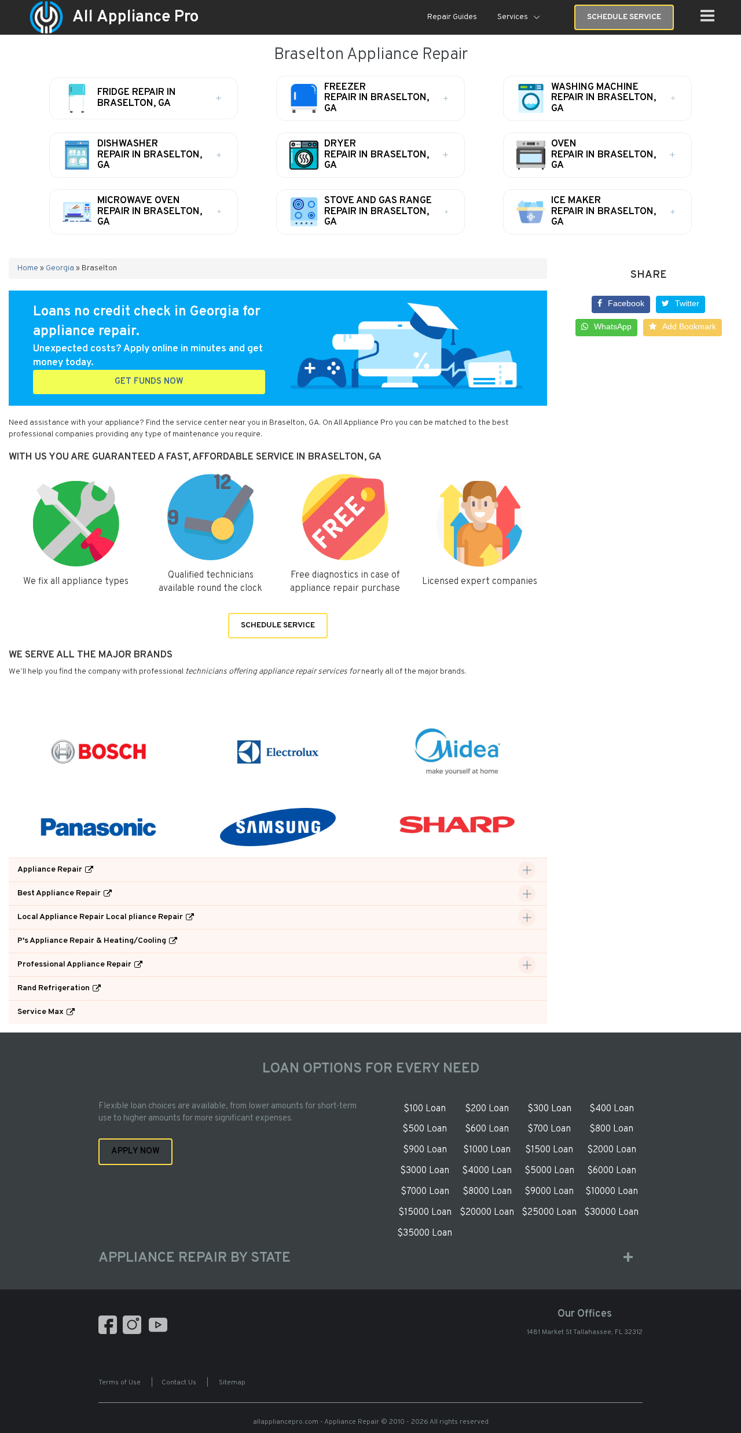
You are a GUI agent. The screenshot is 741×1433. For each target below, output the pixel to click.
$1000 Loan (487, 1150)
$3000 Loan (424, 1171)
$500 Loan (424, 1129)
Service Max (40, 1012)
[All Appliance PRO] (46, 18)
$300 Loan (549, 1109)
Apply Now (135, 1151)
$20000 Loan (487, 1212)
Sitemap (232, 1382)
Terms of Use (119, 1382)
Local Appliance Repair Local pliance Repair (100, 917)
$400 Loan (611, 1109)
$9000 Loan (549, 1191)
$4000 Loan (487, 1171)
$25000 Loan (549, 1212)
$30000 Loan (611, 1212)
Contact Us (179, 1382)
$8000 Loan (487, 1191)
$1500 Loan (549, 1150)
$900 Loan (425, 1150)
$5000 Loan (549, 1171)
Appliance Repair (49, 870)
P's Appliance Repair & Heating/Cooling (91, 941)
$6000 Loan (611, 1171)
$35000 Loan (424, 1233)
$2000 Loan (611, 1150)
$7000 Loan (425, 1191)
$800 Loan (611, 1129)
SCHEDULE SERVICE (278, 625)
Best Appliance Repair (59, 893)
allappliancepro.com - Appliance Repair (316, 1422)
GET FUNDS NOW (149, 381)
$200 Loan (487, 1109)
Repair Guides (452, 17)
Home (27, 268)
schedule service (624, 17)
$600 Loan (487, 1129)
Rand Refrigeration (53, 988)
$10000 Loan (611, 1191)
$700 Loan (549, 1129)
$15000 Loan (425, 1212)
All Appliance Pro (135, 17)
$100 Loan (424, 1109)
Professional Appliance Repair (74, 964)
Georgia (60, 268)
